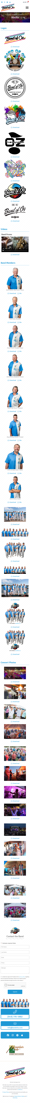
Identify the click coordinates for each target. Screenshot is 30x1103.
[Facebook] (2, 2)
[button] (27, 7)
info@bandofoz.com (15, 1028)
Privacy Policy (5, 1092)
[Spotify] (7, 2)
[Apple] (10, 2)
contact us (20, 1089)
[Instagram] (4, 2)
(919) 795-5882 (15, 1016)
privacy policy (22, 976)
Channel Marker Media (19, 1096)
